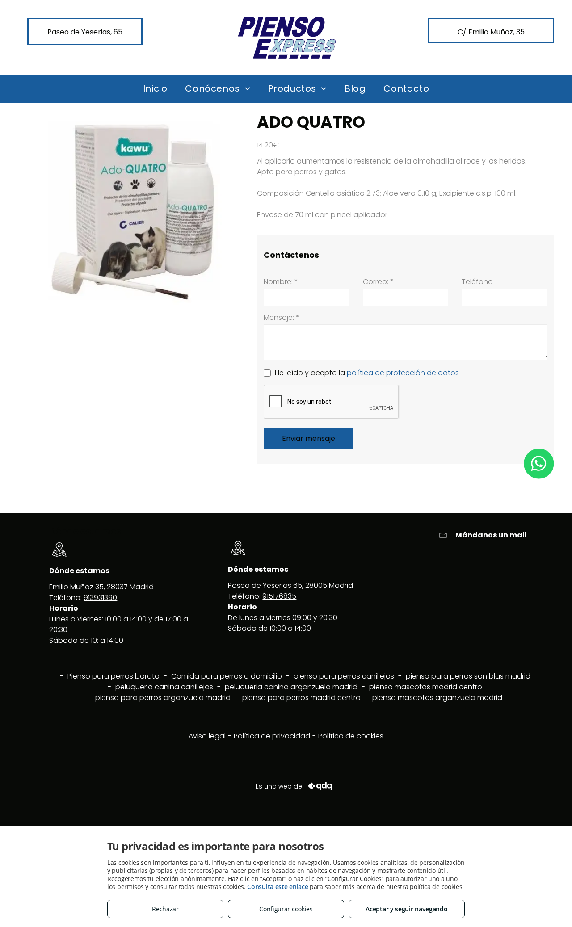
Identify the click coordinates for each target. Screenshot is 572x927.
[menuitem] (155, 88)
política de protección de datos (403, 373)
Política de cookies (350, 736)
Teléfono (477, 282)
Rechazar (165, 909)
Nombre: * (281, 282)
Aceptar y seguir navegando (406, 909)
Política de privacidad (272, 736)
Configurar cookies (286, 909)
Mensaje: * (281, 317)
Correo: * (378, 282)
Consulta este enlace (277, 886)
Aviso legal (207, 736)
